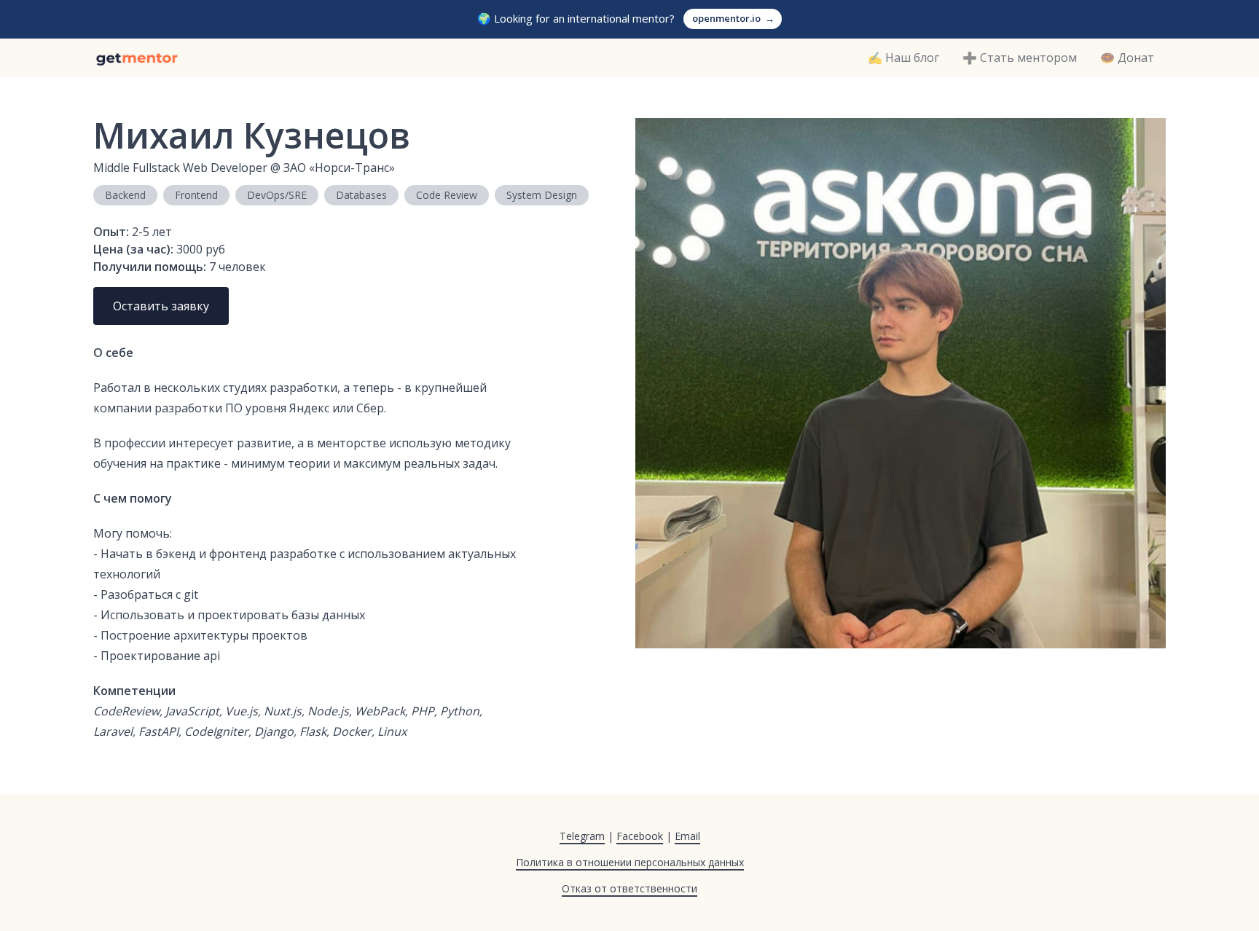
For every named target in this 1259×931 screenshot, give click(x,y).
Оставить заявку (161, 306)
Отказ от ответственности (629, 888)
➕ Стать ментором (1019, 58)
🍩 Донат (1127, 58)
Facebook (639, 836)
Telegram (582, 836)
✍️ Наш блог (903, 58)
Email (687, 836)
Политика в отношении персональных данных (630, 862)
